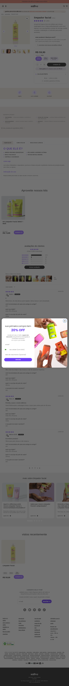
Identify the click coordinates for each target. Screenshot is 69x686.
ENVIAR (18, 360)
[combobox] (6, 349)
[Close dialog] (64, 321)
